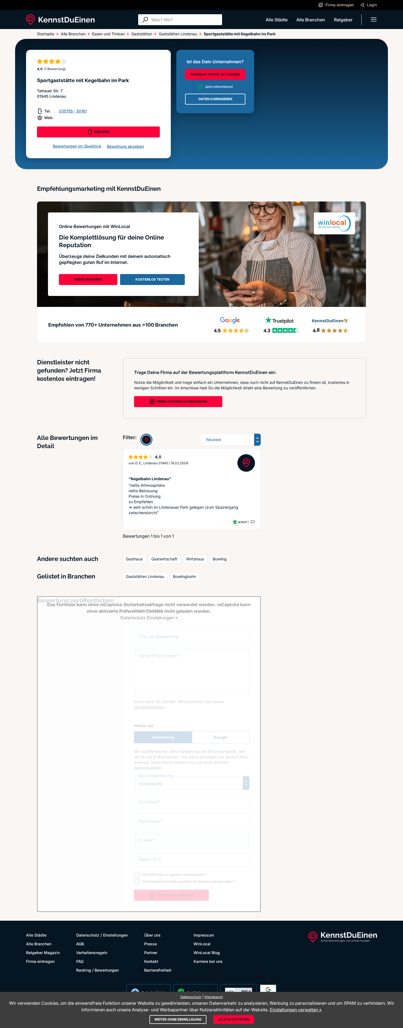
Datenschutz (87, 935)
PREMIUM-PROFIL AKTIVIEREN (215, 74)
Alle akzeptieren (233, 1019)
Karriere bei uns (208, 961)
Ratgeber (343, 19)
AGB (80, 943)
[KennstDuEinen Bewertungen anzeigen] (146, 439)
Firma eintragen (40, 961)
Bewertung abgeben (125, 146)
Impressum (204, 935)
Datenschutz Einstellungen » (149, 617)
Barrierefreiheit (157, 970)
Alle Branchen (310, 19)
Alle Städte (277, 19)
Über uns (152, 935)
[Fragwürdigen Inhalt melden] (252, 522)
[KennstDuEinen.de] (60, 19)
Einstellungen (115, 935)
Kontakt (151, 961)
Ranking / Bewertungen (97, 970)
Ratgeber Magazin (43, 952)
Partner (150, 952)
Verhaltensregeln (91, 952)
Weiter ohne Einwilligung (178, 1019)
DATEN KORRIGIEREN (215, 99)
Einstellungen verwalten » (296, 1009)
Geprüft (243, 522)
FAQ (80, 961)
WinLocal (202, 943)
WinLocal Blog (207, 952)
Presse (150, 943)
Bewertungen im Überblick (77, 146)
